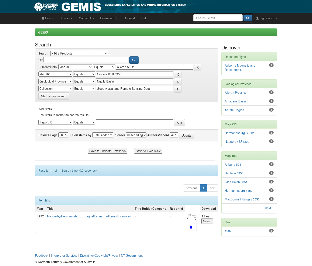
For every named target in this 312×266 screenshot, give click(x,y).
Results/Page (48, 135)
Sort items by (81, 135)
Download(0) (108, 18)
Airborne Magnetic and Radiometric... (240, 67)
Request (129, 18)
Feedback (41, 255)
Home (48, 18)
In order (119, 135)
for (40, 59)
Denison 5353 (234, 173)
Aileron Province (236, 92)
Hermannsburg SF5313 (240, 133)
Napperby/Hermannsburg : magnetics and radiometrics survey (89, 216)
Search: (43, 53)
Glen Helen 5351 (236, 182)
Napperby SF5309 (237, 141)
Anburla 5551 (234, 164)
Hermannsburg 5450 (239, 190)
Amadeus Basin (235, 101)
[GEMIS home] (142, 6)
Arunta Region (234, 110)
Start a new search (53, 96)
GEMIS (43, 32)
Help (144, 18)
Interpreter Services (64, 255)
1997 (228, 231)
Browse (65, 18)
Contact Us (86, 18)
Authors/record (158, 135)
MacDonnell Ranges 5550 (242, 199)
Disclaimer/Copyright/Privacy (99, 255)
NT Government (132, 255)
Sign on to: (267, 18)
